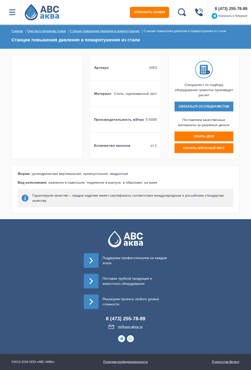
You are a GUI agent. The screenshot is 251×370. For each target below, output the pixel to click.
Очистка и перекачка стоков (46, 31)
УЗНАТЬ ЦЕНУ (204, 136)
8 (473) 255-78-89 (231, 8)
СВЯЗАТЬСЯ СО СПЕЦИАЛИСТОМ (204, 106)
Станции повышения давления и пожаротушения (104, 31)
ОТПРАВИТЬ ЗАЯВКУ (149, 12)
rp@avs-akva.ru (130, 327)
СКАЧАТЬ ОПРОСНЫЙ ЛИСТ (204, 148)
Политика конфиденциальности (125, 362)
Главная (17, 31)
